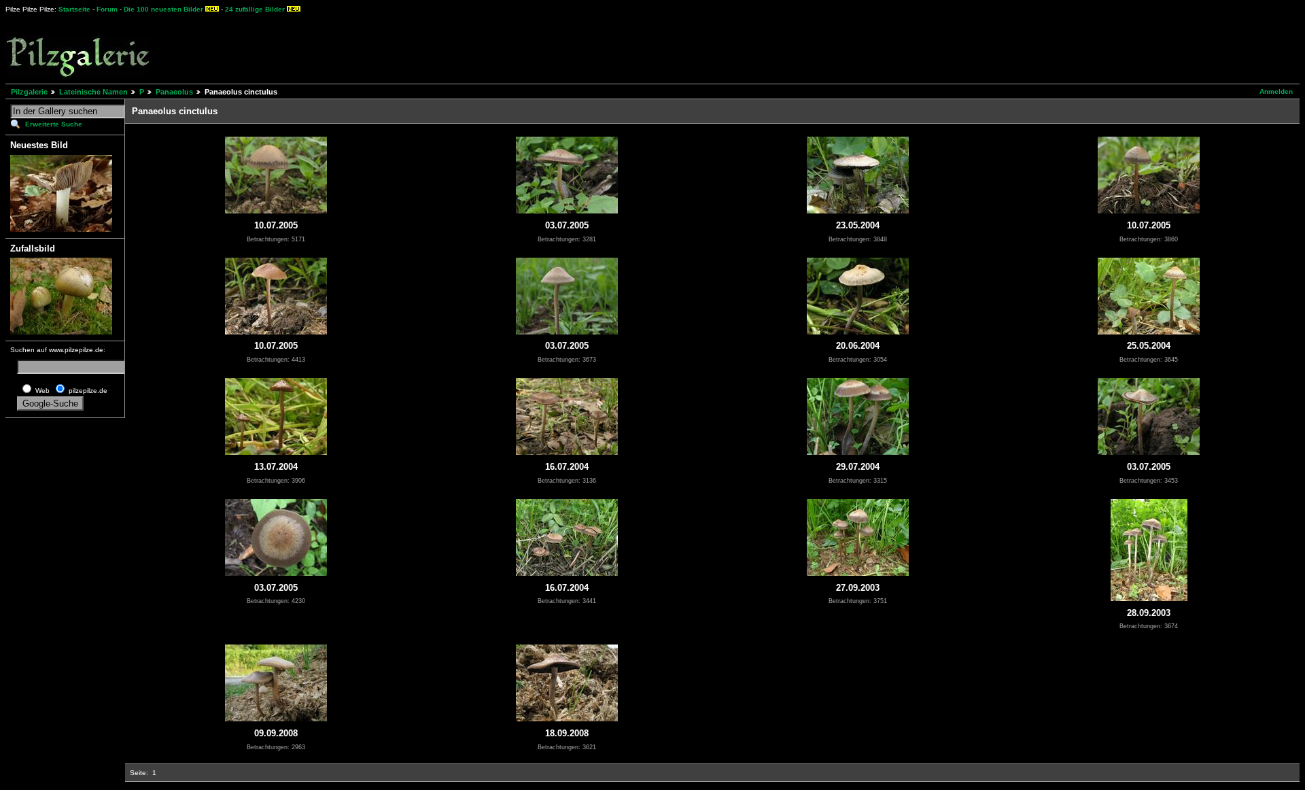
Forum (107, 9)
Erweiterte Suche (53, 124)
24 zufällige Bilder (255, 9)
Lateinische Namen (93, 92)
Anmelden (1276, 91)
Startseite (74, 9)
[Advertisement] (503, 47)
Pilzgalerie (29, 92)
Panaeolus (174, 92)
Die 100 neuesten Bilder (163, 9)
